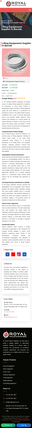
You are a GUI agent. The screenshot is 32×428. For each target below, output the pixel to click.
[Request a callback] (23, 425)
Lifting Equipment (8, 377)
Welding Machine (7, 380)
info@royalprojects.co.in (10, 317)
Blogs (9, 21)
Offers (6, 78)
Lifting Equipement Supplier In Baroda (13, 22)
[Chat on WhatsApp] (8, 425)
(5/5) (14, 98)
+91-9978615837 (13, 85)
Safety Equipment (8, 369)
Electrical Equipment (8, 366)
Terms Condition (14, 420)
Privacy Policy (5, 420)
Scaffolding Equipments (9, 383)
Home (3, 21)
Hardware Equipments (9, 374)
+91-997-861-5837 (9, 312)
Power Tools (6, 372)
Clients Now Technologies (22, 418)
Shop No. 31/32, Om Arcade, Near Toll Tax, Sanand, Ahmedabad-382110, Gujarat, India (17, 408)
